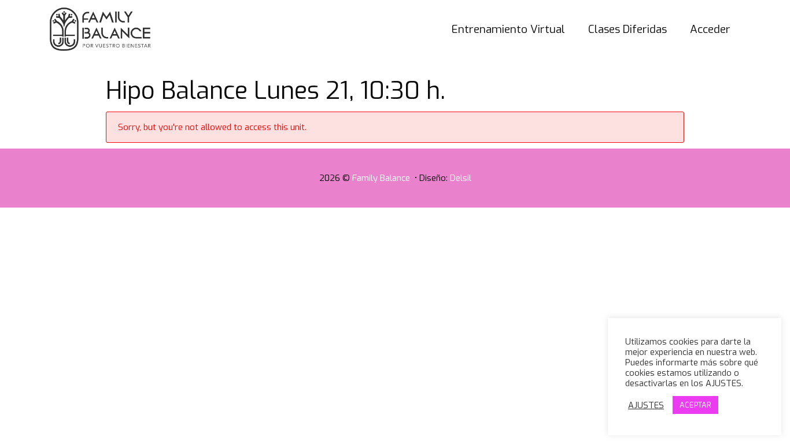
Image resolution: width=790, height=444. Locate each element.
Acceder (710, 29)
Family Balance (382, 178)
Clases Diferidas (627, 29)
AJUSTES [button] (646, 405)
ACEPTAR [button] (695, 405)
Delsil (460, 178)
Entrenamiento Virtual (508, 29)
